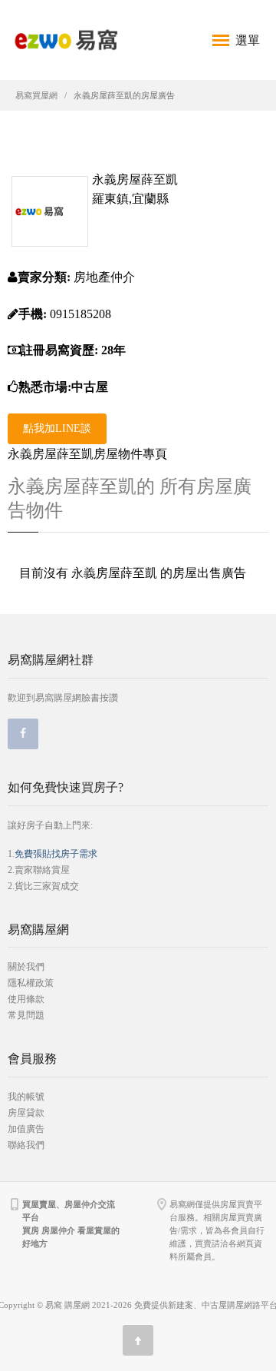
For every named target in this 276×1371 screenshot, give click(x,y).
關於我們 (26, 966)
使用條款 (26, 999)
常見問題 (26, 1015)
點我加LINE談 (57, 428)
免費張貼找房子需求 (56, 853)
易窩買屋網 (36, 95)
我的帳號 (26, 1096)
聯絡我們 (26, 1145)
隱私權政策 (31, 983)
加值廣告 (26, 1129)
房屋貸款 (26, 1112)
